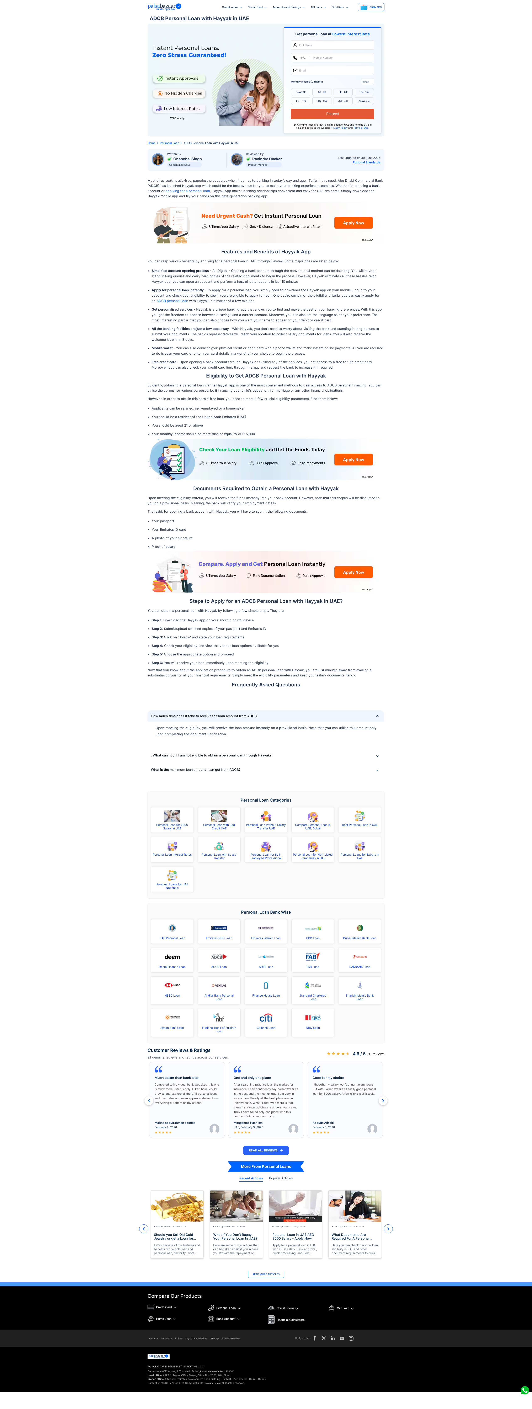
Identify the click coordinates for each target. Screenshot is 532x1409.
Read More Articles (266, 1274)
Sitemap (215, 1338)
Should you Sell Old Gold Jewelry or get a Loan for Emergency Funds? (173, 1236)
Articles (179, 1338)
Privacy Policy (339, 127)
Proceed (332, 114)
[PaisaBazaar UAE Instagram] (351, 1338)
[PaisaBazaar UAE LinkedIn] (333, 1338)
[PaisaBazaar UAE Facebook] (314, 1338)
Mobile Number (323, 57)
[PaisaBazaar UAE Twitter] (324, 1338)
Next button (383, 1100)
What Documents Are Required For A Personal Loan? (350, 1236)
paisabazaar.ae (213, 1383)
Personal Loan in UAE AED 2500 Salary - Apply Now (293, 1236)
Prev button (148, 1100)
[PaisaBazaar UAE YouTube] (342, 1338)
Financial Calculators (291, 1319)
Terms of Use (360, 127)
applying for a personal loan (188, 191)
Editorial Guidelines (231, 1338)
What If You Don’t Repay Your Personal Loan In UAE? (235, 1236)
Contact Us (166, 1338)
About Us (153, 1338)
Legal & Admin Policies (197, 1338)
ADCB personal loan (172, 301)
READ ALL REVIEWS (266, 1150)
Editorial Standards (366, 162)
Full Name (305, 45)
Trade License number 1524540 (217, 1371)
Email (302, 70)
